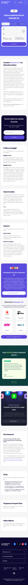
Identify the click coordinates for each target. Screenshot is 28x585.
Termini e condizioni (14, 568)
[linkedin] (25, 544)
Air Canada (13, 458)
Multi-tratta (22, 24)
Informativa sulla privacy (7, 568)
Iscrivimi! (14, 137)
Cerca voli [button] (14, 44)
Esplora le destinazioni (13, 293)
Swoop (16, 460)
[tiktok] (20, 544)
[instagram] (23, 544)
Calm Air (18, 458)
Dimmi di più (13, 421)
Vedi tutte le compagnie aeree (13, 336)
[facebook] (15, 544)
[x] (17, 544)
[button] (15, 2)
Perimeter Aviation (11, 460)
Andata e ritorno (5, 24)
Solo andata (14, 24)
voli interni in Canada (20, 285)
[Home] (5, 2)
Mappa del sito (21, 568)
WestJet (20, 460)
